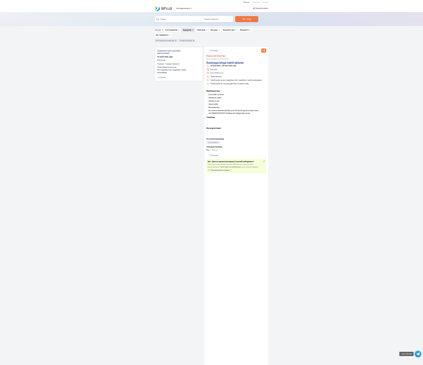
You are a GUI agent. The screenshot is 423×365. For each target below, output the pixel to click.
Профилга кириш (261, 8)
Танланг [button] (158, 30)
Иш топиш (246, 19)
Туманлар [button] (201, 30)
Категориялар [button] (171, 30)
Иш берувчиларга (183, 8)
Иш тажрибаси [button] (162, 35)
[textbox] (178, 19)
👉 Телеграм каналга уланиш (219, 170)
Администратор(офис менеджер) (169, 51)
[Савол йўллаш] (418, 354)
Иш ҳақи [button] (214, 30)
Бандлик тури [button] (229, 30)
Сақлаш (163, 77)
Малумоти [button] (244, 30)
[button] (263, 50)
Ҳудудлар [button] (187, 30)
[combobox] (178, 19)
